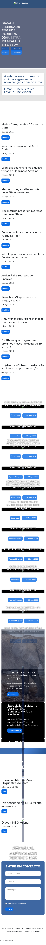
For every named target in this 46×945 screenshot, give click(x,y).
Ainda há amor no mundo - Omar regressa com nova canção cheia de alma (23, 79)
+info (4, 791)
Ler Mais (5, 137)
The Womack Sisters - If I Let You (23, 609)
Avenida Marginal (15, 559)
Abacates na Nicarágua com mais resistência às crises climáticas (23, 484)
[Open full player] (5, 936)
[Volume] (27, 936)
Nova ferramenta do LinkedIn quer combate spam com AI (23, 505)
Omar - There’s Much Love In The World (19, 90)
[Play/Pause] (16, 936)
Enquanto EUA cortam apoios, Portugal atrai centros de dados (23, 443)
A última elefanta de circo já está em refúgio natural (23, 404)
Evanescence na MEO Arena (21, 803)
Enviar (10, 909)
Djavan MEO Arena (15, 822)
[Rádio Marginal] (21, 3)
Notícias (5, 52)
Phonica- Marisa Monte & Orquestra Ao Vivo (19, 781)
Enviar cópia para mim (16, 904)
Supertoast (15, 518)
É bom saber (15, 415)
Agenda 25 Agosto (23, 590)
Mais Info (17, 52)
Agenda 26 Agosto (23, 528)
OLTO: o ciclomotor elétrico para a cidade (23, 568)
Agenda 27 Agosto (23, 467)
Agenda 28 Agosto (23, 426)
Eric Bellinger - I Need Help (23, 549)
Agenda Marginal (15, 477)
